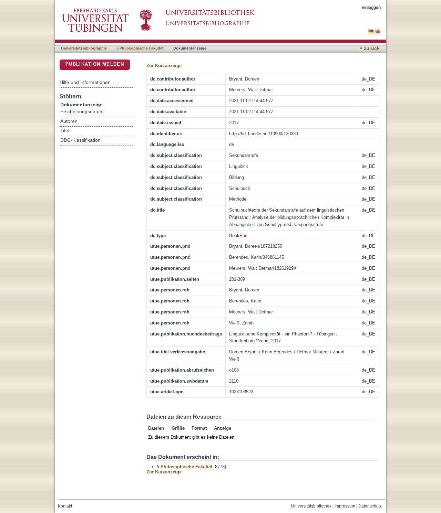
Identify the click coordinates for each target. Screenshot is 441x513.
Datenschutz (370, 506)
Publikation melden (94, 64)
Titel (64, 130)
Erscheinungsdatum (82, 111)
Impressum (345, 506)
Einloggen (371, 7)
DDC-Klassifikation (80, 140)
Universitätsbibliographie (84, 48)
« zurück (370, 48)
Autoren (69, 121)
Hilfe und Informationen (85, 82)
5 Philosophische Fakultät (140, 48)
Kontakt (65, 506)
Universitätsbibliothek (311, 506)
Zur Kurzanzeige (164, 65)
